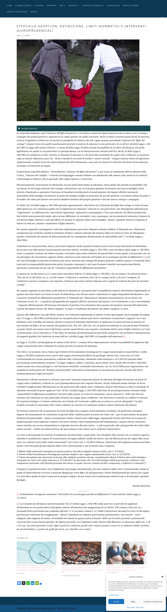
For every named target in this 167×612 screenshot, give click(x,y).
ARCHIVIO (73, 5)
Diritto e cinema (130, 5)
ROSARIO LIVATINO (23, 5)
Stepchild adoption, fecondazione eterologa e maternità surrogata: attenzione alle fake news (36, 567)
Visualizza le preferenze (152, 601)
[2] (124, 336)
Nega (133, 601)
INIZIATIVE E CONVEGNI (92, 5)
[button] (162, 577)
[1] (144, 256)
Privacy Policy (131, 607)
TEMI (61, 5)
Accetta (116, 601)
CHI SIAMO (39, 5)
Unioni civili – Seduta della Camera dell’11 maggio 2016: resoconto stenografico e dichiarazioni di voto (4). (82, 568)
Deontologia (113, 5)
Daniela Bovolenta (44, 608)
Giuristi (33, 12)
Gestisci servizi (114, 595)
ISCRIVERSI (51, 5)
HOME (9, 5)
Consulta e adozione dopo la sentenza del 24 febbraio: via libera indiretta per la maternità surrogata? (126, 568)
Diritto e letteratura (17, 12)
